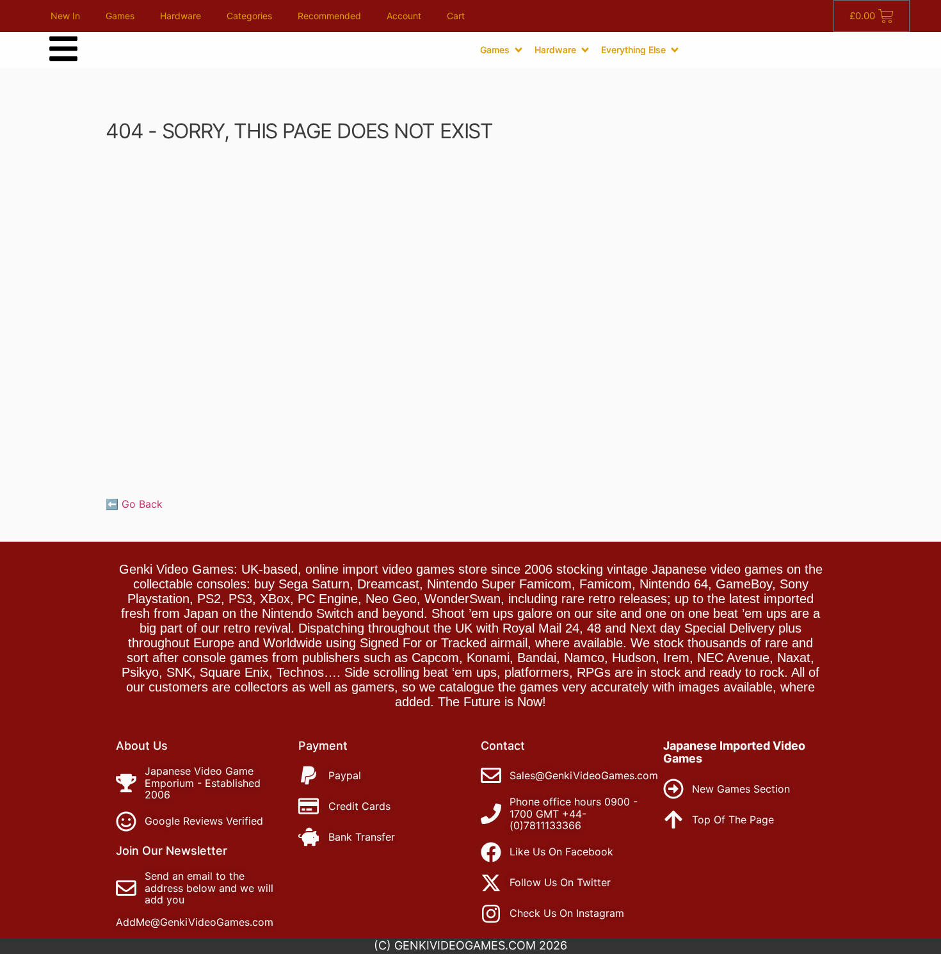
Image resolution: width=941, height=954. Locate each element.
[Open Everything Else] (674, 50)
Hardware (180, 15)
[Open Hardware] (585, 50)
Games (120, 15)
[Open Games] (518, 50)
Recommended (329, 15)
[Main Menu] (63, 49)
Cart (456, 15)
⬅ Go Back (134, 503)
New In (65, 15)
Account (404, 15)
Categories (249, 15)
